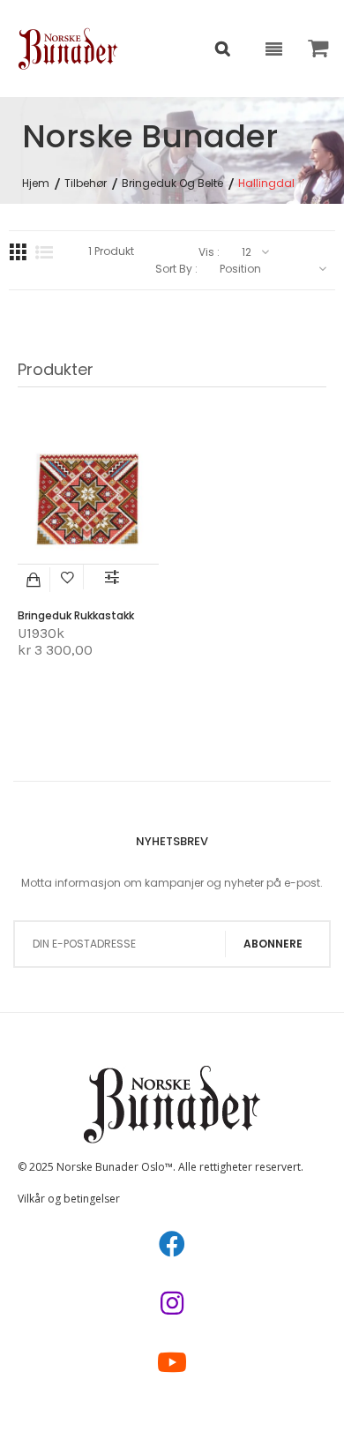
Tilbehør (85, 183)
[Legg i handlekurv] (34, 580)
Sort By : (176, 269)
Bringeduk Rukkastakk (76, 615)
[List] (44, 252)
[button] (68, 577)
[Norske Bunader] (68, 48)
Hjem (35, 183)
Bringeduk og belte (172, 183)
